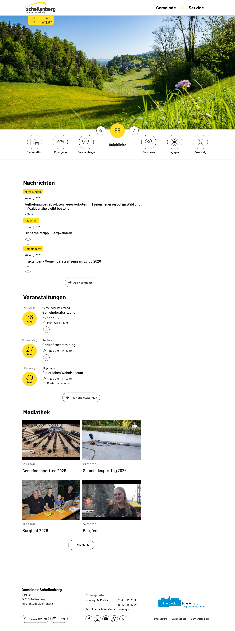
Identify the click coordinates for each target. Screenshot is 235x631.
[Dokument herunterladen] (28, 241)
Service (196, 7)
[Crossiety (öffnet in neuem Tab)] (122, 618)
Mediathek (36, 412)
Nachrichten (39, 182)
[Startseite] (181, 602)
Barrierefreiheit (200, 618)
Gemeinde (166, 7)
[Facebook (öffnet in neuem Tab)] (89, 618)
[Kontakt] (134, 130)
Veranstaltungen (44, 297)
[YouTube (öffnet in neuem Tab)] (105, 618)
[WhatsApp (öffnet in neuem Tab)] (114, 618)
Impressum (160, 618)
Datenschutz (179, 618)
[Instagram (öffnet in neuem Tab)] (97, 618)
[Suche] (100, 130)
